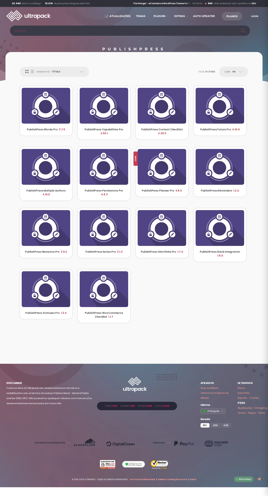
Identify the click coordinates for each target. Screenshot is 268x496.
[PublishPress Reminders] (220, 172)
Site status (245, 479)
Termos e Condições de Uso (172, 479)
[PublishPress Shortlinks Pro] (162, 233)
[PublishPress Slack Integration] (220, 235)
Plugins (252, 412)
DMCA (193, 479)
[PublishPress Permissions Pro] (104, 174)
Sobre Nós (244, 392)
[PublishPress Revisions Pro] (46, 233)
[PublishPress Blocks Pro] (46, 111)
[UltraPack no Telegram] (259, 479)
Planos (241, 388)
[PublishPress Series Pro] (104, 233)
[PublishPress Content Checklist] (162, 112)
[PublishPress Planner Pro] (162, 172)
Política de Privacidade (142, 479)
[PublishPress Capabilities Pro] (104, 112)
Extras (262, 412)
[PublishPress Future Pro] (220, 111)
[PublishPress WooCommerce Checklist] (104, 296)
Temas (242, 412)
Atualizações (245, 407)
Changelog (260, 407)
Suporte (242, 397)
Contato (254, 397)
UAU (253, 3)
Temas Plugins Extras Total (137, 405)
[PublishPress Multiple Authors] (46, 174)
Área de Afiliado (210, 388)
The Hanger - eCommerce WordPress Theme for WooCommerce (159, 3)
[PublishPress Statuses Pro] (46, 294)
